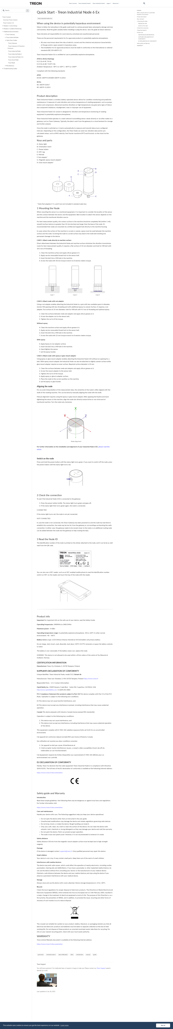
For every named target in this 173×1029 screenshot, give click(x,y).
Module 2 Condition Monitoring (12, 28)
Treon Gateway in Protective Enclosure (16, 47)
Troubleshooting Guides (10, 68)
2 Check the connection (142, 28)
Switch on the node (143, 25)
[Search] (144, 3)
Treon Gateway (10, 34)
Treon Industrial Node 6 (15, 54)
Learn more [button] (64, 1025)
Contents (139, 10)
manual (88, 954)
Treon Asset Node (13, 60)
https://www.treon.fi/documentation (50, 773)
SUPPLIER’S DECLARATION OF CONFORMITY (146, 37)
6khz (72, 954)
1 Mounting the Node (142, 21)
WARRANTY (140, 45)
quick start (40, 954)
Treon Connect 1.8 (8, 22)
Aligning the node (142, 23)
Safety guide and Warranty (143, 43)
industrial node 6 (51, 954)
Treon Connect (6, 17)
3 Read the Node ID (141, 30)
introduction (79, 954)
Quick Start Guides (11, 40)
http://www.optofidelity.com (47, 690)
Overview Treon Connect (10, 20)
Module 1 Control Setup (10, 25)
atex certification (63, 954)
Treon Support (101, 968)
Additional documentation (11, 31)
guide (94, 954)
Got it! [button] (163, 1025)
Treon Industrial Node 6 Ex (15, 57)
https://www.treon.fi (91, 678)
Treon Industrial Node (12, 37)
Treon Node (11, 62)
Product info (140, 32)
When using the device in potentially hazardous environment (146, 13)
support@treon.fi (66, 851)
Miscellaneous (10, 65)
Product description (141, 16)
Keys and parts (140, 19)
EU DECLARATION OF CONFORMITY (147, 41)
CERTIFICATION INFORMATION (146, 34)
